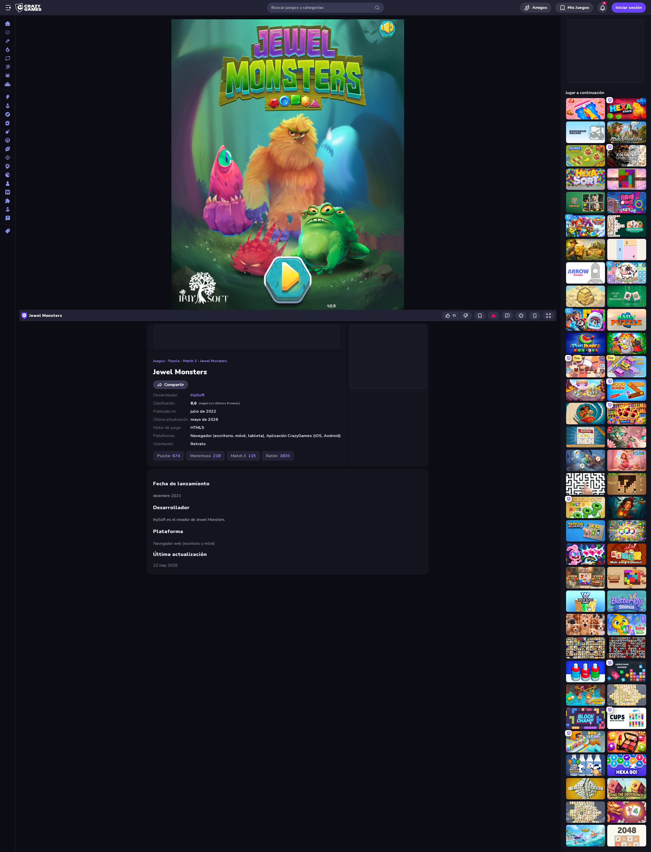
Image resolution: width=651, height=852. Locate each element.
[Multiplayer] (7, 75)
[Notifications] (602, 8)
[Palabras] (7, 192)
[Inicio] (7, 23)
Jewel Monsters (213, 361)
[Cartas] (7, 123)
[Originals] (7, 67)
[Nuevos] (7, 41)
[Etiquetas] (7, 231)
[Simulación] (7, 209)
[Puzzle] (7, 200)
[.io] (7, 175)
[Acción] (7, 97)
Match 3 (190, 361)
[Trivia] (7, 218)
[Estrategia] (7, 166)
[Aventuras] (7, 114)
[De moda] (7, 49)
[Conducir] (7, 140)
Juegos (159, 361)
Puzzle (174, 361)
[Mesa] (7, 183)
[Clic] (7, 131)
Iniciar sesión (629, 7)
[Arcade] (7, 105)
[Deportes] (7, 149)
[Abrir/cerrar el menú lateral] (8, 8)
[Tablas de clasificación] (7, 84)
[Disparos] (7, 157)
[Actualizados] (7, 58)
